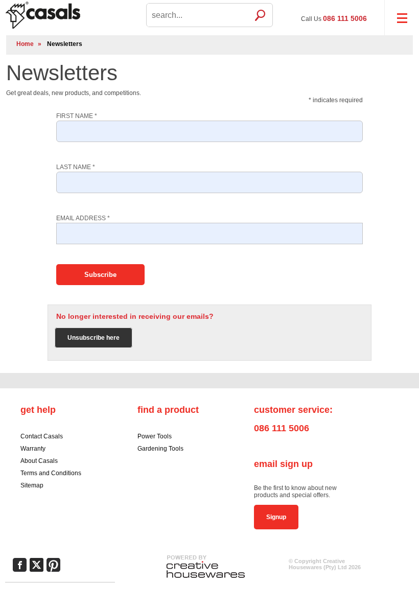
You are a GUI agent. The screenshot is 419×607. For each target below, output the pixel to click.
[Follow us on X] (36, 565)
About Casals (39, 460)
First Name (76, 116)
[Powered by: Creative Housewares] (205, 578)
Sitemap (31, 485)
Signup (276, 517)
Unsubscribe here (93, 337)
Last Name (75, 167)
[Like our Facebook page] (20, 565)
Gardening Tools (160, 448)
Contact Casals (41, 436)
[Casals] (68, 14)
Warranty (32, 448)
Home (25, 44)
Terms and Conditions (50, 473)
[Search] (259, 15)
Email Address (83, 218)
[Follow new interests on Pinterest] (53, 565)
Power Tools (154, 436)
